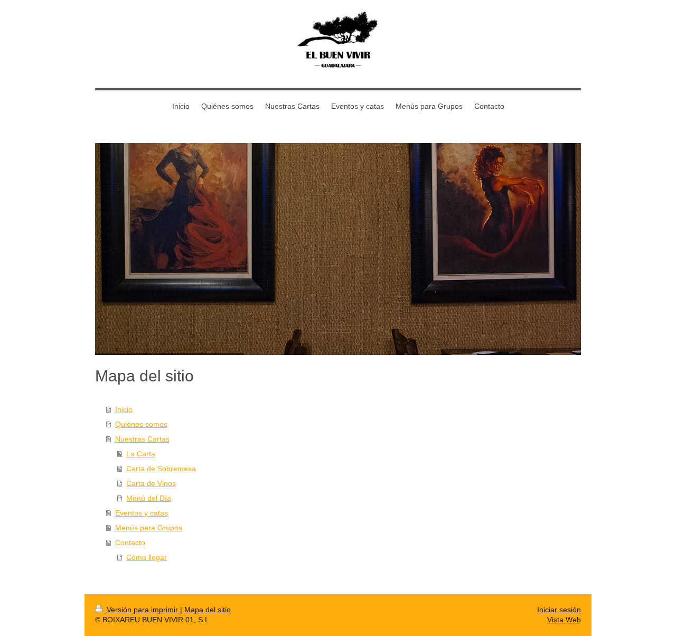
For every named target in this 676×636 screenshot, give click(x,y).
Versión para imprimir (142, 609)
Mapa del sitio (207, 609)
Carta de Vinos (151, 483)
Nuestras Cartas (142, 439)
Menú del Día (148, 498)
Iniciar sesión (559, 609)
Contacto (130, 542)
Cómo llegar (146, 557)
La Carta (140, 454)
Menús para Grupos (148, 527)
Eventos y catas (141, 513)
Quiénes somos (141, 424)
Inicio (124, 409)
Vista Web (564, 619)
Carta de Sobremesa (161, 468)
